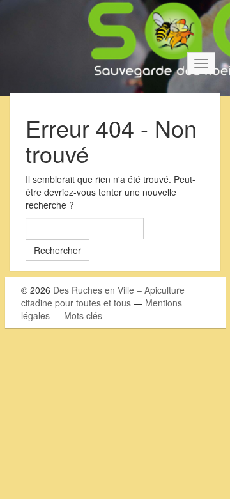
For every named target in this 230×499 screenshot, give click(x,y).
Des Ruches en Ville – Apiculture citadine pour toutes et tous (103, 296)
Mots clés (83, 315)
